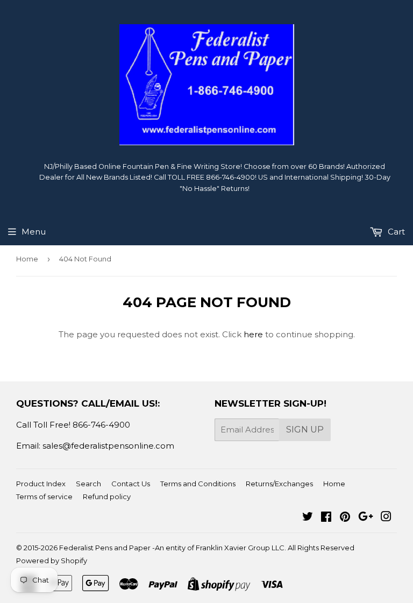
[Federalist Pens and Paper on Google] (365, 518)
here (253, 334)
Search (88, 483)
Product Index (41, 483)
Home (27, 258)
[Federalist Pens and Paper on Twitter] (307, 518)
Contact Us (130, 483)
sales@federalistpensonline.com (108, 446)
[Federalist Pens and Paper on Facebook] (326, 518)
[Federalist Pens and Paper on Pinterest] (345, 518)
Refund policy (107, 496)
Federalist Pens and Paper (105, 547)
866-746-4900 (101, 425)
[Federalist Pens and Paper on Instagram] (386, 518)
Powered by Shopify (51, 560)
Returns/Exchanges (279, 483)
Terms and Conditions (198, 483)
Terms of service (44, 496)
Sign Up (305, 429)
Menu (34, 231)
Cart (395, 231)
